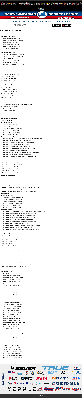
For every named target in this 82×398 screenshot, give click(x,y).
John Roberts (4, 110)
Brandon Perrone (4, 115)
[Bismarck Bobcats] (14, 3)
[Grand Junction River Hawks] (29, 3)
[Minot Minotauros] (54, 3)
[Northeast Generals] (65, 3)
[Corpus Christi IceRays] (16, 3)
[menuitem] (14, 21)
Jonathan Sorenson (5, 85)
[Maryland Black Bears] (47, 3)
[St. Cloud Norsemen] (39, 8)
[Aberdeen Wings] (1, 3)
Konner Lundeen (4, 106)
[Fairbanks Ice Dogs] (27, 3)
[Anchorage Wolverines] (6, 3)
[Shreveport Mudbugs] (78, 3)
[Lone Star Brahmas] (44, 3)
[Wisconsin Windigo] (43, 8)
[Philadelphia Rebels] (74, 3)
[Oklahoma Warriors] (72, 3)
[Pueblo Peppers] (76, 3)
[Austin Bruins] (9, 3)
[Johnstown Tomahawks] (39, 3)
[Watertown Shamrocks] (41, 8)
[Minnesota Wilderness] (52, 3)
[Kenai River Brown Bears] (42, 3)
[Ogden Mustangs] (70, 3)
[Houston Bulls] (31, 3)
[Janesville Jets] (37, 3)
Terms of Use (41, 395)
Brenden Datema (4, 80)
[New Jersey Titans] (59, 3)
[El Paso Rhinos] (22, 3)
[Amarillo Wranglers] (4, 3)
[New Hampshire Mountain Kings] (57, 3)
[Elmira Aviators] (24, 3)
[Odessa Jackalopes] (67, 3)
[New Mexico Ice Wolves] (62, 3)
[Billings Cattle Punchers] (11, 3)
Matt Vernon (3, 76)
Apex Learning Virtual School (11, 104)
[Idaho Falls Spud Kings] (34, 3)
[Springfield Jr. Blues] (80, 3)
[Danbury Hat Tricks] (19, 3)
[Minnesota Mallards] (49, 3)
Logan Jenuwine (4, 72)
